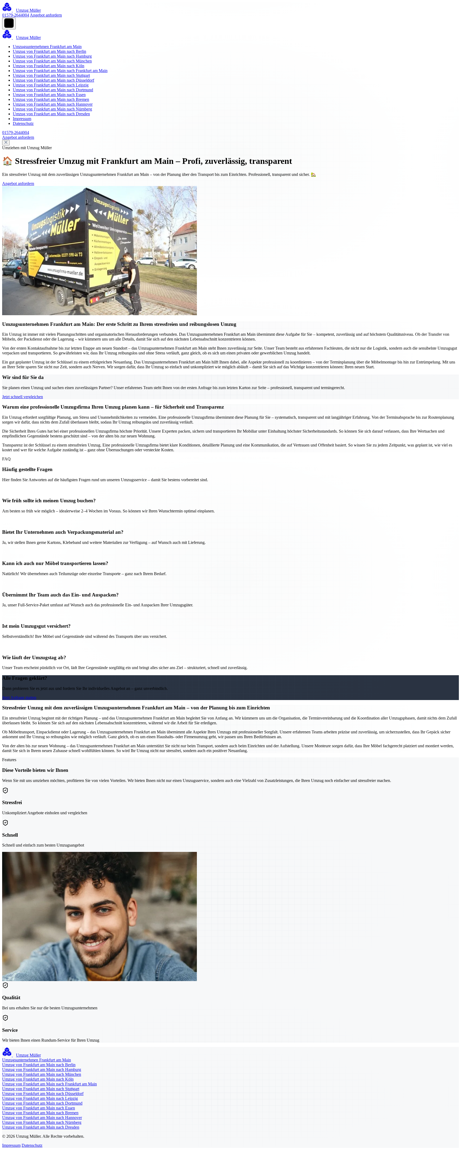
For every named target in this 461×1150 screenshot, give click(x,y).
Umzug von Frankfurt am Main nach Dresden (51, 114)
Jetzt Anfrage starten (19, 697)
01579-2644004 (15, 15)
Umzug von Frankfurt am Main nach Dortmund (53, 90)
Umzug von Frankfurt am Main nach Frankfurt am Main (60, 70)
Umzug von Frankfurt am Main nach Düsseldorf (53, 80)
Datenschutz (23, 123)
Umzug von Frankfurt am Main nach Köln (48, 66)
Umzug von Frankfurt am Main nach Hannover (53, 104)
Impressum (22, 118)
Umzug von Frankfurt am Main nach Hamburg (52, 56)
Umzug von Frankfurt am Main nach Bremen (51, 99)
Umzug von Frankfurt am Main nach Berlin (49, 51)
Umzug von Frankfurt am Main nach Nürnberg (52, 109)
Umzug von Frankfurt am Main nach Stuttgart (51, 75)
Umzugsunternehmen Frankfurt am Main (47, 46)
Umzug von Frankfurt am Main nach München (52, 61)
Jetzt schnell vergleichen (22, 396)
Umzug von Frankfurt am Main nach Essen (49, 94)
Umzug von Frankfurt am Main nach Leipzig (51, 85)
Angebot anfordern (46, 15)
